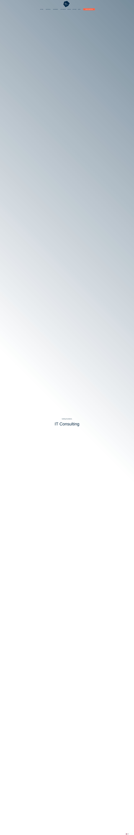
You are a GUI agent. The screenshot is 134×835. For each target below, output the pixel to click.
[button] (89, 9)
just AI (79, 9)
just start (41, 9)
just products (55, 9)
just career (74, 9)
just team (69, 9)
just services (48, 9)
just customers (63, 9)
